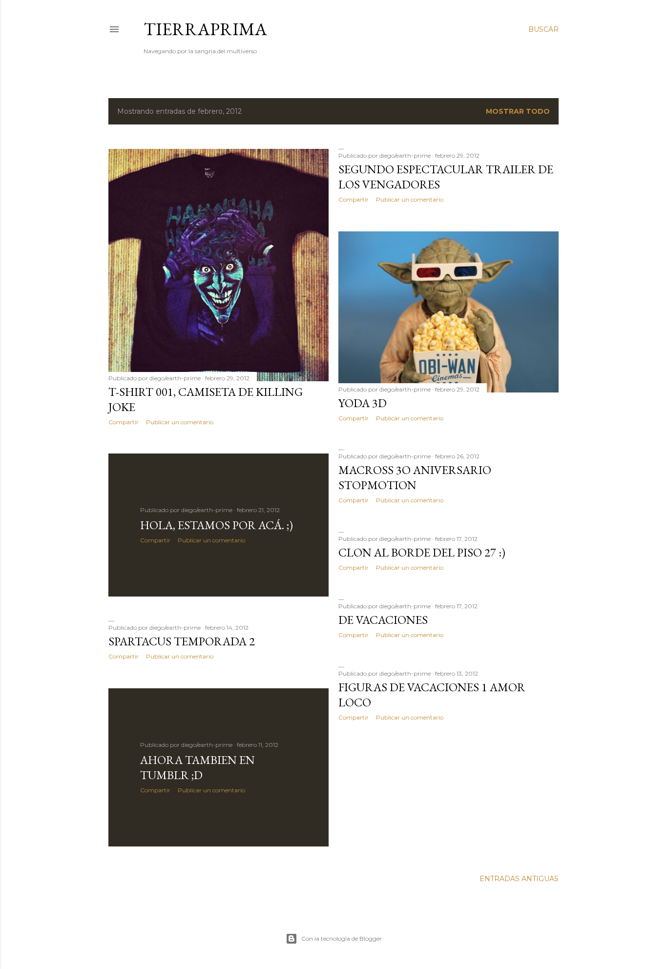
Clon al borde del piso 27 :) (421, 552)
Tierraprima (205, 29)
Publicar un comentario (179, 422)
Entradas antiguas (519, 878)
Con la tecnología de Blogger (341, 938)
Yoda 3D (362, 403)
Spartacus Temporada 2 (181, 641)
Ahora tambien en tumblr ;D (197, 767)
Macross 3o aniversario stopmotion (414, 477)
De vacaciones (383, 619)
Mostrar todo (518, 111)
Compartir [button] (123, 422)
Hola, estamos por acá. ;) (216, 525)
